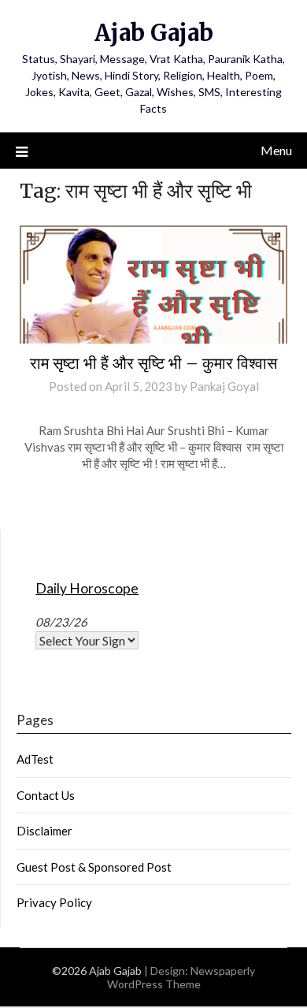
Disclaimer (44, 831)
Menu (276, 150)
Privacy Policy (54, 902)
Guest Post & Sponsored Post (94, 867)
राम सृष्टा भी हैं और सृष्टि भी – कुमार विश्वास (153, 363)
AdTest (35, 759)
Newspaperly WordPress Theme (181, 977)
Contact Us (46, 795)
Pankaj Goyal (224, 386)
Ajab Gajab (153, 32)
